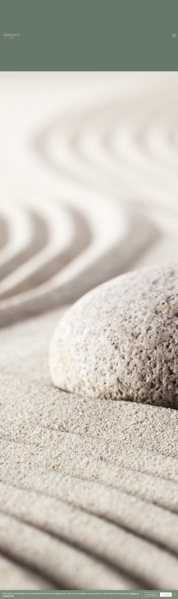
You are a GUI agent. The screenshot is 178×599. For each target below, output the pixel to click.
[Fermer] (174, 594)
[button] (174, 36)
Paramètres (151, 594)
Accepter (166, 594)
